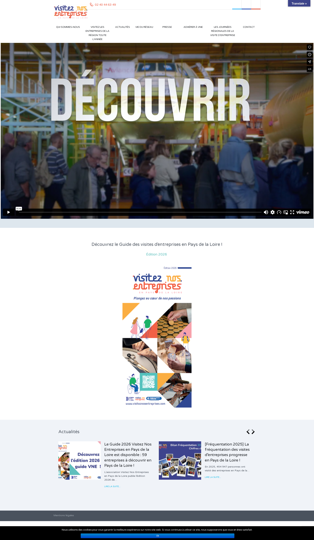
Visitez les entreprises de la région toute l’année (97, 33)
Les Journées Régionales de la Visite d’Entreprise (222, 31)
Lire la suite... (112, 486)
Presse (167, 27)
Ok (157, 536)
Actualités (122, 27)
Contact (249, 27)
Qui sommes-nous (68, 27)
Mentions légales (63, 515)
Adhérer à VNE (193, 27)
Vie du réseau (144, 27)
